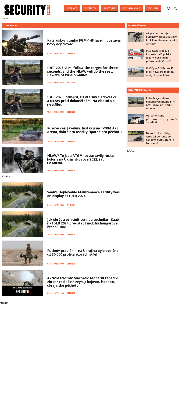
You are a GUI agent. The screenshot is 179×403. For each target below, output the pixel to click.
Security (90, 8)
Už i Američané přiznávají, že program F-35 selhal (161, 119)
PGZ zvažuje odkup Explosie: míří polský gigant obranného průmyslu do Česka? (158, 56)
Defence (72, 8)
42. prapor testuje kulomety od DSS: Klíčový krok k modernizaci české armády (161, 38)
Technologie (131, 8)
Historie (109, 8)
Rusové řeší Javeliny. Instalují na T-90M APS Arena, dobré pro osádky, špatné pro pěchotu (84, 130)
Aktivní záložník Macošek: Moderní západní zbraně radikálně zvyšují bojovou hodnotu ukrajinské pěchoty (82, 282)
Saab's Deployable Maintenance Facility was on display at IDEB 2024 (83, 194)
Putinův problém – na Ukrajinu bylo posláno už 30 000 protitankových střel (83, 252)
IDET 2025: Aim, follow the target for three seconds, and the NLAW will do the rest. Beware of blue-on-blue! (82, 71)
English (153, 8)
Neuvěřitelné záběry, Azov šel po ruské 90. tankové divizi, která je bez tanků (160, 138)
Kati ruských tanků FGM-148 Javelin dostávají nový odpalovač (84, 42)
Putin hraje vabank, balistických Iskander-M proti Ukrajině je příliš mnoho (160, 103)
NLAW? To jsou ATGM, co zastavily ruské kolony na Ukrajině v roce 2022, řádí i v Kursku (80, 159)
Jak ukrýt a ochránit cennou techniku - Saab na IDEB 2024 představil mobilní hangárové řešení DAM (83, 223)
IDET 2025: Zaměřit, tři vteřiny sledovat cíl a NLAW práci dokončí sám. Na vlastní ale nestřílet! (82, 101)
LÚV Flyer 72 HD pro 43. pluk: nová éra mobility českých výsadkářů (160, 72)
